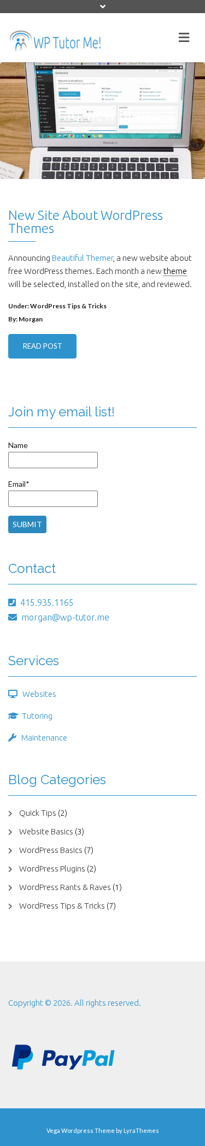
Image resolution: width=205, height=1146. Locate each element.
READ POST (42, 346)
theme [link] (175, 271)
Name (18, 445)
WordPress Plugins (52, 868)
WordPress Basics (51, 850)
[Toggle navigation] (184, 37)
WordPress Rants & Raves (65, 887)
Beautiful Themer (82, 257)
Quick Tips (37, 812)
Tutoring (37, 715)
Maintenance (44, 737)
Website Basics (46, 831)
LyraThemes (141, 1130)
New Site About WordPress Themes (85, 222)
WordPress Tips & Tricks (68, 306)
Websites (39, 694)
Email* (19, 483)
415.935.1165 (47, 602)
